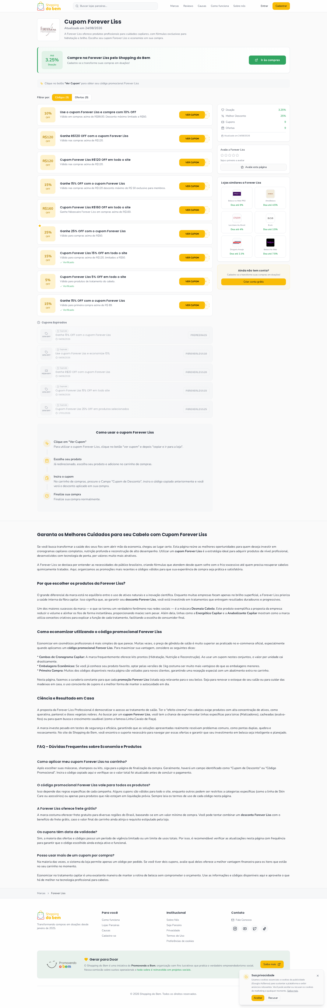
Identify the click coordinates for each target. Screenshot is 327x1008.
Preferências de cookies (180, 941)
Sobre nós (239, 6)
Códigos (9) (62, 97)
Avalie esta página (256, 167)
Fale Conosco (244, 920)
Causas (202, 6)
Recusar (273, 998)
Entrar (264, 6)
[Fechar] (317, 975)
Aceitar (258, 998)
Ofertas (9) (81, 97)
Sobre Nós (173, 920)
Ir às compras (270, 60)
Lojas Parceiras (110, 925)
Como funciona (220, 6)
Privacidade (173, 930)
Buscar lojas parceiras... (93, 6)
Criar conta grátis (254, 282)
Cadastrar (281, 6)
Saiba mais (292, 990)
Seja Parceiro (174, 925)
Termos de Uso (175, 936)
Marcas (174, 6)
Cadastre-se (109, 936)
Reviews (188, 6)
